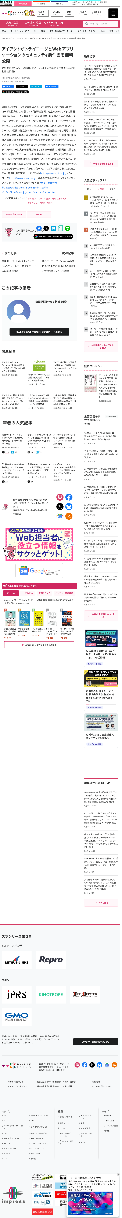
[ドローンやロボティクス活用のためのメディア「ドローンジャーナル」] (65, 1204)
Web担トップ (7, 38)
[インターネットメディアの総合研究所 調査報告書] (42, 1186)
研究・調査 (103, 2)
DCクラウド (95, 2)
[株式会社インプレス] (13, 1195)
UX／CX (7, 1143)
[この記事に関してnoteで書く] (60, 228)
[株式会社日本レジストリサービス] (17, 995)
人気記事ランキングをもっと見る (103, 347)
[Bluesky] (99, 1065)
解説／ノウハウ (66, 1117)
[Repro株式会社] (51, 960)
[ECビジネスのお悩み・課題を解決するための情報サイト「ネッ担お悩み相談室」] (42, 1212)
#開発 (50, 202)
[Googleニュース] (60, 516)
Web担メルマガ (57, 13)
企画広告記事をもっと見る (103, 616)
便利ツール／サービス (65, 1134)
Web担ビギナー (42, 13)
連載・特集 (69, 13)
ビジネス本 (27, 593)
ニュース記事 (109, 1120)
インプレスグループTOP (102, 1086)
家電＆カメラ (44, 593)
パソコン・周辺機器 (64, 593)
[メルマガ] (60, 497)
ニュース (18, 38)
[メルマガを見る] (77, 1065)
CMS (102, 31)
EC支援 (95, 4)
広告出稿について (97, 13)
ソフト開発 (81, 2)
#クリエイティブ (58, 198)
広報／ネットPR (10, 1148)
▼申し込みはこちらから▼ (80, 1190)
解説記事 (107, 1115)
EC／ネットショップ (38, 1148)
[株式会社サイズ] (85, 995)
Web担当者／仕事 (11, 1138)
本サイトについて (16, 1081)
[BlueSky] (68, 506)
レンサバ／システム (38, 1143)
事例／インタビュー (86, 1116)
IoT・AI (88, 2)
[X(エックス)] (60, 506)
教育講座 (89, 4)
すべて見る (103, 902)
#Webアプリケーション (39, 198)
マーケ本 (11, 593)
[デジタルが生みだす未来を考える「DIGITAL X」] (42, 1204)
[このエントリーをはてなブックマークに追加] (53, 228)
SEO (4, 31)
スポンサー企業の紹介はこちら (95, 1041)
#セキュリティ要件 (36, 202)
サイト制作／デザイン (86, 31)
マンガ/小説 (85, 1128)
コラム (62, 1128)
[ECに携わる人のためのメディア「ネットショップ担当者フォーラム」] (65, 1195)
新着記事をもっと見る (103, 163)
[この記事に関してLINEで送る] (67, 228)
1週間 (101, 189)
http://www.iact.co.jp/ (53, 173)
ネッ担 (33, 510)
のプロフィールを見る (39, 331)
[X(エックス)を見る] (92, 1065)
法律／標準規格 (36, 1138)
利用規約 (96, 1081)
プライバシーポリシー (18, 1086)
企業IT (74, 2)
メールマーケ (35, 1153)
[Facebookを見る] (84, 1065)
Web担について (83, 13)
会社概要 (68, 1086)
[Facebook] (68, 497)
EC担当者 (41, 4)
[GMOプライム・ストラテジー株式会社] (17, 1017)
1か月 (113, 189)
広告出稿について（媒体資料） (49, 1081)
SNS (43, 31)
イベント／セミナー (86, 1134)
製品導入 (59, 4)
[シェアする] (39, 228)
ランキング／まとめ (66, 1142)
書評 (82, 1123)
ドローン (83, 4)
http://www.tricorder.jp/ (23, 178)
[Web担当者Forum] (16, 1066)
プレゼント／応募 (111, 1125)
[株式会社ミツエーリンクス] (17, 960)
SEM (5, 1158)
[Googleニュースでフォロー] (107, 1065)
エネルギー (75, 4)
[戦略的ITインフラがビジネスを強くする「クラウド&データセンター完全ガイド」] (42, 1178)
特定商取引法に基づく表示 (48, 1086)
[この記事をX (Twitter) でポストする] (46, 228)
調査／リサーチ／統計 (39, 1133)
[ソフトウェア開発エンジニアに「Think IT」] (65, 1178)
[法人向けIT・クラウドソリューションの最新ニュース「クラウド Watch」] (65, 1186)
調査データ (64, 1123)
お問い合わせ (70, 1081)
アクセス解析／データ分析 (61, 31)
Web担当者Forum (12, 13)
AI (35, 31)
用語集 (107, 1130)
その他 (33, 1158)
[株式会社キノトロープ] (51, 995)
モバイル (7, 1153)
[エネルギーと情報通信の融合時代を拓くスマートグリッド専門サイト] (42, 1195)
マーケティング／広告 (20, 31)
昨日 (89, 189)
